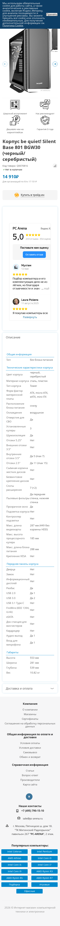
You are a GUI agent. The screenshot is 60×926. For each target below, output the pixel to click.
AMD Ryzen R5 (14, 877)
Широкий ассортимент (15, 113)
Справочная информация (30, 765)
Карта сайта (30, 784)
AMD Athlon (14, 858)
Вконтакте (29, 796)
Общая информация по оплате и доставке (30, 735)
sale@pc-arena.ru (33, 818)
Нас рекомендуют (45, 113)
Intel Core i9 (14, 871)
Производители (30, 779)
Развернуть (30, 317)
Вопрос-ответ (30, 775)
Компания (30, 704)
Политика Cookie (12, 25)
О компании (30, 709)
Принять (51, 14)
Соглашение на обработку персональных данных (30, 725)
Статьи (30, 770)
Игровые (45, 884)
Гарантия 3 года (45, 129)
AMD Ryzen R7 (44, 877)
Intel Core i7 (44, 864)
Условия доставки (30, 747)
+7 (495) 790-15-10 (32, 810)
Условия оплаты (30, 743)
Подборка (14, 884)
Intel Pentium (44, 851)
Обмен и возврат (30, 757)
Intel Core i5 (14, 864)
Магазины (30, 714)
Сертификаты (30, 718)
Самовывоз (30, 752)
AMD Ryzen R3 (44, 871)
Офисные (29, 891)
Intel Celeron (14, 851)
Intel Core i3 (44, 858)
